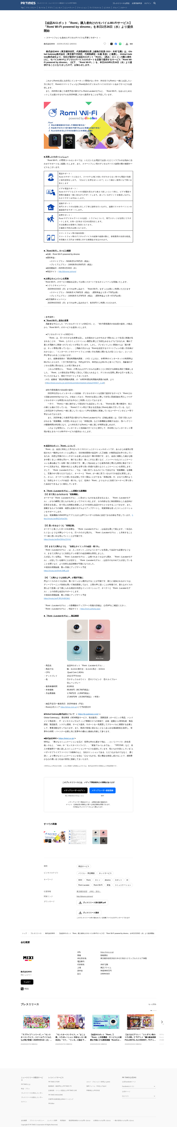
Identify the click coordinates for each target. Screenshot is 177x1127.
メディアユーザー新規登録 (102, 790)
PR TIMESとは (25, 1084)
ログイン (147, 3)
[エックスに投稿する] (111, 44)
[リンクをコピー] (131, 44)
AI (127, 880)
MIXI (80, 880)
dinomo (108, 880)
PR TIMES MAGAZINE (55, 1095)
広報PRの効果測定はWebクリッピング (60, 1099)
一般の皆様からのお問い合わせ (124, 1120)
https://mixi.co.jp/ (107, 952)
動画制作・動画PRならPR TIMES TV (60, 1086)
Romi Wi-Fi (98, 885)
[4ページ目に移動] (154, 1010)
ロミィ (97, 880)
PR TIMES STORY (54, 1082)
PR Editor (51, 1103)
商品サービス (83, 866)
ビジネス (107, 7)
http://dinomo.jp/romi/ (67, 272)
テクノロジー (31, 7)
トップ (24, 933)
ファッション (82, 7)
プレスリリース (36, 933)
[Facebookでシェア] (116, 44)
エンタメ (58, 7)
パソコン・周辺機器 (86, 873)
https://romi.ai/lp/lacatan (90, 609)
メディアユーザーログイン (74, 790)
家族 (108, 885)
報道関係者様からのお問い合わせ (79, 1120)
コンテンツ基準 (52, 1120)
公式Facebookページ (129, 1082)
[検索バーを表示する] (154, 3)
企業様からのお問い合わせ (102, 1120)
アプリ (50, 7)
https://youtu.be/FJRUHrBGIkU (57, 598)
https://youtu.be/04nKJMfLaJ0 (56, 571)
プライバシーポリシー (37, 1120)
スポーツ (123, 7)
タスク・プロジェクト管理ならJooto (98, 1082)
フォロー (27, 982)
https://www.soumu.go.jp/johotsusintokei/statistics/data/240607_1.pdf (75, 383)
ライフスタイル (95, 7)
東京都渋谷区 (82, 891)
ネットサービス (105, 873)
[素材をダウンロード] (127, 44)
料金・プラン (25, 1089)
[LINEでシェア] (120, 44)
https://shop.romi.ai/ (68, 707)
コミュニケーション (123, 885)
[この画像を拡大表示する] (54, 837)
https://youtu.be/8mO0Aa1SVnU (57, 539)
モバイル (42, 7)
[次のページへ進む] (162, 1022)
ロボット (118, 880)
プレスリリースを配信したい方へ (32, 1097)
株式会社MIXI (50, 933)
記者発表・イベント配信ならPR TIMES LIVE (62, 1090)
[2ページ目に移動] (152, 1010)
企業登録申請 (137, 3)
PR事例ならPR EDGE (93, 1090)
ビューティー (69, 7)
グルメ (115, 7)
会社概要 (24, 1120)
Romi (88, 880)
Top (22, 7)
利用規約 (63, 1120)
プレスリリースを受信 (121, 3)
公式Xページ (126, 1091)
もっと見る (152, 1004)
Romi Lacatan (83, 885)
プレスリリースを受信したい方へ (32, 1093)
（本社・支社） (94, 891)
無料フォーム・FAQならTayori (96, 1086)
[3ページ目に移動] (153, 1010)
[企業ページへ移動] (28, 959)
